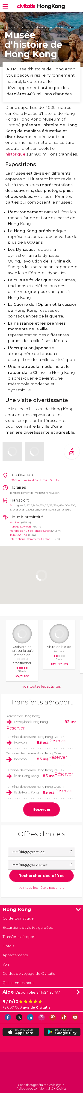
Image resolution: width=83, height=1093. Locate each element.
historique (15, 154)
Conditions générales (32, 1085)
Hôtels (8, 946)
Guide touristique (18, 918)
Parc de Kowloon (20, 526)
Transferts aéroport (41, 702)
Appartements (15, 955)
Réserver (15, 728)
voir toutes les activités (41, 686)
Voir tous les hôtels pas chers (41, 887)
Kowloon (15, 522)
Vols (6, 964)
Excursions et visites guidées (28, 927)
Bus (12, 505)
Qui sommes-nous (18, 983)
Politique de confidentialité (35, 1088)
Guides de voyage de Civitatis (29, 973)
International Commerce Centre (30, 539)
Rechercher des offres (41, 875)
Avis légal (55, 1085)
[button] (5, 6)
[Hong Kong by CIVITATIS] (27, 6)
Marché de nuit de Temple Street (30, 530)
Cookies (61, 1088)
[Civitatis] (41, 1068)
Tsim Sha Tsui (18, 534)
